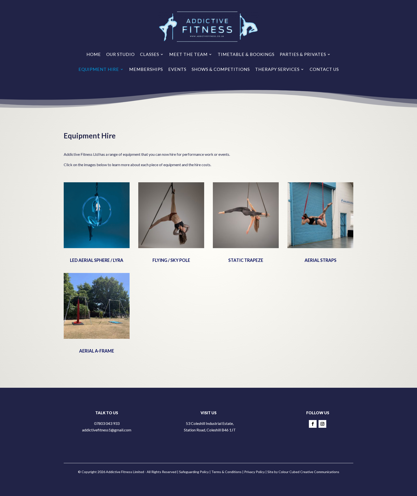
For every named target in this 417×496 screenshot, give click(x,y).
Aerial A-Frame (96, 350)
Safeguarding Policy (194, 472)
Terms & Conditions (226, 472)
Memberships (146, 69)
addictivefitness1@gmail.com (106, 430)
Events (177, 69)
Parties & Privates (303, 54)
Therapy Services (277, 69)
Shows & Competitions (221, 69)
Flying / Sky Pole (171, 260)
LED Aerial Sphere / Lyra (96, 260)
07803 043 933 (106, 423)
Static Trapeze (245, 260)
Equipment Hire (98, 69)
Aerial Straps (320, 260)
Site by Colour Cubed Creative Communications (303, 472)
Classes (149, 54)
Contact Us (324, 69)
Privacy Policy (254, 472)
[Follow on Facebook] (313, 424)
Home (93, 54)
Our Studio (120, 54)
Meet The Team (188, 54)
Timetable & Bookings (246, 54)
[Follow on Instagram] (322, 424)
